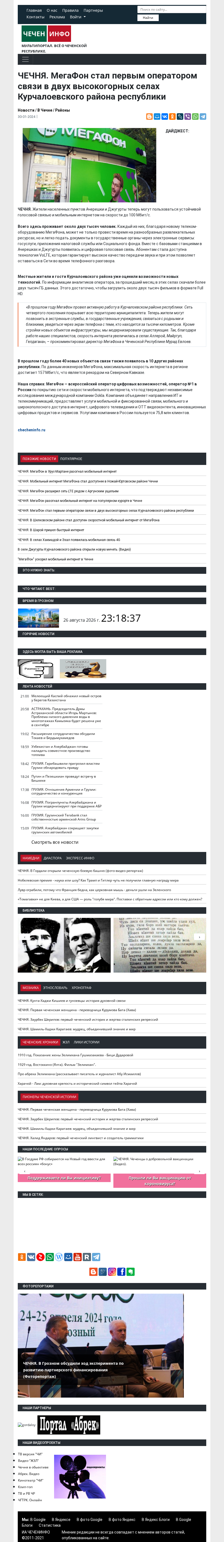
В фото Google (89, 1519)
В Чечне (44, 110)
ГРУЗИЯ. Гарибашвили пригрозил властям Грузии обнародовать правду (65, 765)
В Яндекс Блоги (156, 1519)
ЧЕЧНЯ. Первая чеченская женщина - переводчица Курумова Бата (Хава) (77, 1010)
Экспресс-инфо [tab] (80, 858)
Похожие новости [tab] (39, 459)
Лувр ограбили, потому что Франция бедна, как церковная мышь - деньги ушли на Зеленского (94, 890)
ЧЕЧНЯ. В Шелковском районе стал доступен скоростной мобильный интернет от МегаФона (89, 520)
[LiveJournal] (180, 116)
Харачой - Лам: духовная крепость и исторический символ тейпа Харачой (77, 1083)
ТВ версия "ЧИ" (30, 1454)
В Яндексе (61, 1519)
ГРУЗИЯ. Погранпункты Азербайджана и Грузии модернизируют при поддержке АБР (66, 804)
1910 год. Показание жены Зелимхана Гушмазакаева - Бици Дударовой (75, 1055)
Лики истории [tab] (86, 1042)
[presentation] (199, 936)
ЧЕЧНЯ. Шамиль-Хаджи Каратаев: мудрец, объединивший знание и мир (76, 1029)
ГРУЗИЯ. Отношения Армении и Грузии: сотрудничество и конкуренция (63, 791)
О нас (52, 10)
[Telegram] (203, 116)
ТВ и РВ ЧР (26, 1493)
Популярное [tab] (71, 459)
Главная (34, 10)
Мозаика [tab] (31, 987)
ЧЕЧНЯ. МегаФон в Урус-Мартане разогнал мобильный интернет (67, 471)
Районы (62, 110)
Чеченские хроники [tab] (40, 1042)
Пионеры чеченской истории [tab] (49, 1097)
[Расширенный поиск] (162, 17)
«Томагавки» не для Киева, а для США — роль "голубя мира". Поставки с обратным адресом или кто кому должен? (110, 899)
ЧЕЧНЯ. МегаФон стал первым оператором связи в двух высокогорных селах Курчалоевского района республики (106, 511)
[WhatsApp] (195, 116)
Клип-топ (25, 1487)
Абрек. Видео (28, 1473)
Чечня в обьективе (33, 1467)
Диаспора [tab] (53, 858)
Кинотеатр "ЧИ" (30, 1480)
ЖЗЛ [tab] (66, 1042)
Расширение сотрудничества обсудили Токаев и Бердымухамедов (63, 735)
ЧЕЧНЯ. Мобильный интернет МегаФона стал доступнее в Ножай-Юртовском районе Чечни (88, 481)
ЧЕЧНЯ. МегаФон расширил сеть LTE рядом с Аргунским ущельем (68, 491)
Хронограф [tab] (82, 987)
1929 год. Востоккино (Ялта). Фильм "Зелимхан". (57, 1064)
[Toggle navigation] (25, 59)
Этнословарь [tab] (55, 987)
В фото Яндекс (122, 1519)
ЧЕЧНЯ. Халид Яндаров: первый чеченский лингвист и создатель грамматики (81, 1138)
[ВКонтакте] (164, 116)
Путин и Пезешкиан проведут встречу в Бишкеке (63, 778)
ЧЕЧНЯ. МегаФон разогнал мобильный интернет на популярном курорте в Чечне (80, 501)
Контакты (35, 16)
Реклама (57, 16)
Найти (148, 17)
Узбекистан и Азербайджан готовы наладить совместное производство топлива (60, 750)
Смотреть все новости (54, 842)
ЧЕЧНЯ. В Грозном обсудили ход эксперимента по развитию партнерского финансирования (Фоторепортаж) (73, 1370)
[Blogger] (149, 116)
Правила (70, 10)
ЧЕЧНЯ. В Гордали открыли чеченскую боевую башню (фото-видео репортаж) (80, 870)
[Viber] (187, 116)
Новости (26, 110)
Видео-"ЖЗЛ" (28, 1460)
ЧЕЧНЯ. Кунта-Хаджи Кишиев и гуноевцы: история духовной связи (72, 1000)
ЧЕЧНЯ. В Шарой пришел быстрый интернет (51, 530)
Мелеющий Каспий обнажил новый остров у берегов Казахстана (66, 698)
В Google (38, 1519)
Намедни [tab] (31, 858)
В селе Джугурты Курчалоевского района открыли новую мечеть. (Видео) (74, 549)
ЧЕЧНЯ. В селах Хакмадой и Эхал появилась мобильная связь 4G (69, 540)
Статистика (50, 1525)
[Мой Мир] (157, 116)
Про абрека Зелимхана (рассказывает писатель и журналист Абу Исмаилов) (79, 1074)
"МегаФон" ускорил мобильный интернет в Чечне (55, 559)
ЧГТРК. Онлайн (30, 1500)
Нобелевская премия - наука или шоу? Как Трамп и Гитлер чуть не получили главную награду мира (98, 880)
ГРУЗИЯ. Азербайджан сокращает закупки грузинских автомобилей (65, 830)
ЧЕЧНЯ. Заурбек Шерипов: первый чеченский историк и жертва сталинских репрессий (88, 1019)
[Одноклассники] (172, 116)
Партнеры (93, 10)
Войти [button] (76, 16)
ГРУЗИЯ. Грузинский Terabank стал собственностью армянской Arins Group (63, 817)
